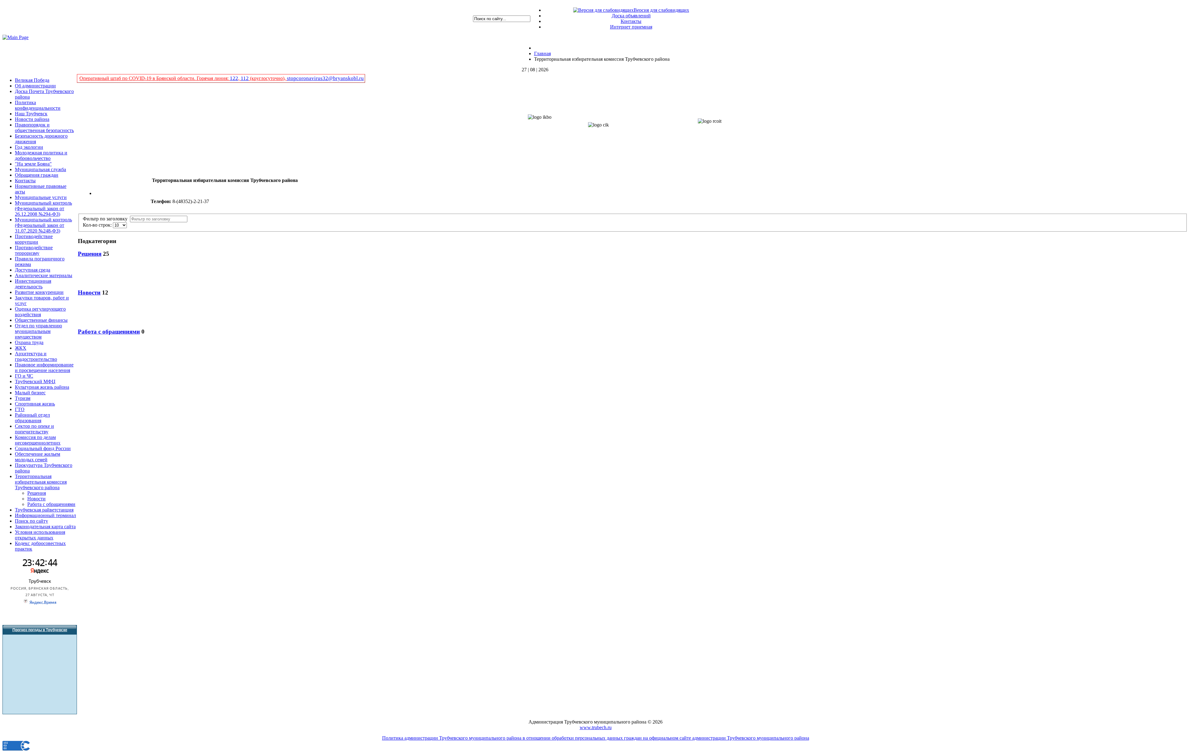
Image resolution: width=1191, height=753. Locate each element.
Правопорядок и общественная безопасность (44, 127)
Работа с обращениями (51, 504)
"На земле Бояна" (33, 163)
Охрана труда (29, 342)
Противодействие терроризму (34, 250)
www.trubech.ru (596, 727)
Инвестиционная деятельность (33, 283)
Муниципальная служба (40, 169)
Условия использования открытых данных (40, 534)
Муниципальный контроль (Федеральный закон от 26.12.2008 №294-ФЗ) (43, 208)
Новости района (32, 119)
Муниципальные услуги (41, 197)
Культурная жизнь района (42, 387)
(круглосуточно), (268, 78)
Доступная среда (32, 269)
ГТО (20, 409)
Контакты (631, 21)
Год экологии (29, 147)
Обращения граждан (36, 175)
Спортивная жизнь (35, 403)
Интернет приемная (631, 26)
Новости (36, 498)
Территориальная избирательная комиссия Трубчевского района (41, 482)
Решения (36, 493)
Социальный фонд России (43, 448)
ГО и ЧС (24, 376)
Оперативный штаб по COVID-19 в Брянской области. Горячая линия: (154, 78)
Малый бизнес (30, 392)
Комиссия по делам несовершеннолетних (37, 440)
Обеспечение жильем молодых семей (37, 456)
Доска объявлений (631, 15)
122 (234, 78)
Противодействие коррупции (34, 239)
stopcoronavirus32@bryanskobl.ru (325, 78)
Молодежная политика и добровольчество (41, 155)
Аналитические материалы (43, 275)
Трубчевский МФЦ (35, 381)
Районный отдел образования (32, 417)
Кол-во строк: (98, 225)
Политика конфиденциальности (37, 105)
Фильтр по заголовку (106, 218)
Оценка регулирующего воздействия (40, 311)
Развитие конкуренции (39, 292)
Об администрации (35, 85)
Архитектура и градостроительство (36, 356)
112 (245, 78)
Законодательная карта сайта (45, 526)
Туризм (22, 398)
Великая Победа (32, 80)
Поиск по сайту (31, 521)
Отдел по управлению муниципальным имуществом (38, 331)
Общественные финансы (41, 320)
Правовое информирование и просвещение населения (44, 367)
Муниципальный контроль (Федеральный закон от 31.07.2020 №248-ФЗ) (43, 225)
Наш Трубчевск (31, 113)
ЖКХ (20, 348)
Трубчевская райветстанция (44, 509)
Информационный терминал (45, 515)
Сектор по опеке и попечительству (34, 428)
